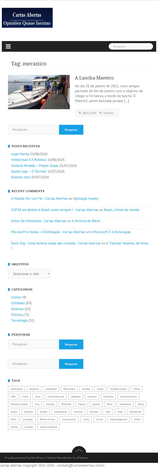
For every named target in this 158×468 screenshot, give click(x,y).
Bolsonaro (69, 388)
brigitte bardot (118, 388)
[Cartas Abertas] (27, 17)
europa (50, 404)
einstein (91, 396)
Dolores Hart (21, 177)
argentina (51, 388)
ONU (107, 411)
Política (16, 314)
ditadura (75, 396)
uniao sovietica (48, 426)
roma (86, 419)
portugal (28, 419)
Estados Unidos (19, 404)
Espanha (108, 396)
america (34, 388)
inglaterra (125, 404)
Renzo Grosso (47, 419)
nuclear (94, 411)
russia (99, 419)
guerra (96, 404)
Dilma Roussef (56, 396)
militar (43, 411)
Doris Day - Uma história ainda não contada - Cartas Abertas (55, 243)
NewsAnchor (64, 458)
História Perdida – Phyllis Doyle (34, 165)
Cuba (25, 396)
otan (120, 411)
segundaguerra (118, 419)
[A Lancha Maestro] (39, 91)
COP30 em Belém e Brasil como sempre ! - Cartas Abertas (54, 210)
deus (38, 396)
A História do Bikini (86, 221)
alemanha (16, 388)
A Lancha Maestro (94, 77)
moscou (78, 411)
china (137, 388)
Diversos (108, 113)
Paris (13, 419)
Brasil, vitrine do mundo (121, 210)
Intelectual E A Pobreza (28, 159)
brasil (100, 388)
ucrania (28, 426)
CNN (13, 396)
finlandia (66, 404)
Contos (16, 297)
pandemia (135, 411)
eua (37, 404)
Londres (28, 411)
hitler (110, 404)
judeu (14, 411)
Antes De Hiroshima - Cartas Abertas (38, 221)
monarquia (60, 411)
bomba (86, 388)
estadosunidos (128, 396)
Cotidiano (18, 303)
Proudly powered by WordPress (24, 458)
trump (14, 426)
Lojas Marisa (20, 154)
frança (81, 404)
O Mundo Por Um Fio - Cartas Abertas (39, 198)
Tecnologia (19, 320)
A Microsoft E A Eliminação (111, 232)
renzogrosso (69, 419)
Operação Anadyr (86, 198)
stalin (137, 419)
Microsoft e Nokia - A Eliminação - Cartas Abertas (48, 232)
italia (141, 404)
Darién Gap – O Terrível (28, 171)
